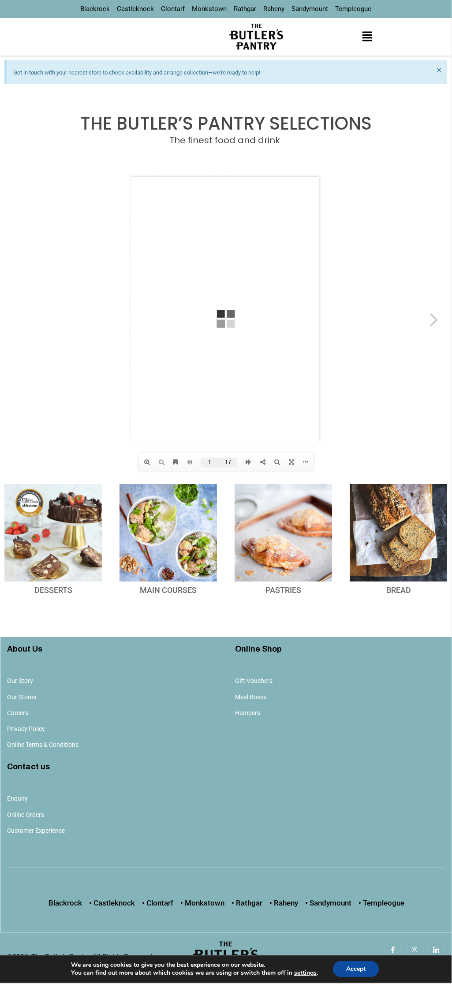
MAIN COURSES (168, 590)
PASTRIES (283, 590)
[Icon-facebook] (393, 949)
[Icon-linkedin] (436, 949)
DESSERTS (53, 590)
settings (305, 973)
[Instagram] (414, 949)
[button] (367, 36)
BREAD (398, 590)
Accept (356, 969)
